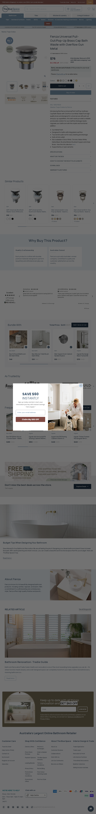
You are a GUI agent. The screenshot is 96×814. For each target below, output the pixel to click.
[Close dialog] (81, 385)
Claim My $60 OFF (30, 419)
